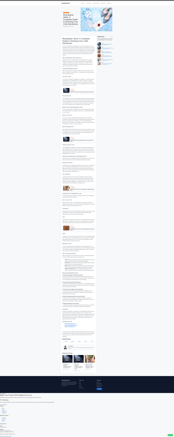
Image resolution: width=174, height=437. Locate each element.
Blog (80, 383)
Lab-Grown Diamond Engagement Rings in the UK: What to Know (81, 141)
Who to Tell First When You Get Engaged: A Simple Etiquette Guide (82, 190)
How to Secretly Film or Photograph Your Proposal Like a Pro (106, 64)
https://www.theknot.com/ (70, 323)
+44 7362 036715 (3, 427)
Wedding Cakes (99, 383)
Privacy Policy (88, 3)
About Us (82, 3)
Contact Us (109, 3)
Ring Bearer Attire (66, 12)
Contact (80, 386)
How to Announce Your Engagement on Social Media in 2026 (107, 60)
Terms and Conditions (96, 3)
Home (3, 408)
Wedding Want (66, 3)
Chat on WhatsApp (3, 404)
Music (3, 421)
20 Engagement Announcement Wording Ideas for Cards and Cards (82, 230)
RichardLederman (65, 26)
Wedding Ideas (99, 386)
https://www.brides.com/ (70, 326)
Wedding (4, 417)
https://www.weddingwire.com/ (71, 325)
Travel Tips (4, 418)
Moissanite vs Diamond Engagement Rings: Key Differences (82, 91)
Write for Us (103, 3)
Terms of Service (8, 436)
